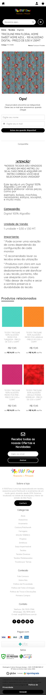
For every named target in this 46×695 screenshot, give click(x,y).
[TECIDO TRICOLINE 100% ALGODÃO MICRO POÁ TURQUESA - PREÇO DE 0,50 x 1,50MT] (12, 331)
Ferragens (23, 531)
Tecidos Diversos (23, 554)
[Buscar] (33, 22)
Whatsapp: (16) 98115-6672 (24, 612)
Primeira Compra (23, 595)
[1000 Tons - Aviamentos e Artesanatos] (23, 11)
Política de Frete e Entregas (23, 588)
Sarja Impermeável (23, 546)
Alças (23, 516)
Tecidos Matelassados (23, 558)
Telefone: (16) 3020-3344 (23, 609)
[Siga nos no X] (19, 621)
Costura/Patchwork (23, 527)
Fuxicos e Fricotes (39, 45)
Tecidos (11, 30)
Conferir (23, 503)
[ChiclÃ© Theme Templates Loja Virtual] (14, 673)
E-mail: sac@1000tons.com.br (24, 614)
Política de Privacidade (23, 584)
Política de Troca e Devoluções (23, 592)
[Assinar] (23, 460)
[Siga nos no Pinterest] (32, 621)
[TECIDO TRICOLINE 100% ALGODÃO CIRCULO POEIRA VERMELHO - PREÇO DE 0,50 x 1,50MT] (34, 389)
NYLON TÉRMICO (23, 535)
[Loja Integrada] (31, 673)
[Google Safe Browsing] (25, 656)
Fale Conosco (23, 576)
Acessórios (23, 520)
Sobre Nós (23, 580)
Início (3, 30)
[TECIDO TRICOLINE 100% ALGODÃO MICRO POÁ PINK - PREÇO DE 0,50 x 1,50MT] (12, 389)
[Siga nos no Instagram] (27, 621)
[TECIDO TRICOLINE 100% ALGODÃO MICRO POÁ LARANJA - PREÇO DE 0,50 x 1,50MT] (34, 331)
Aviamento (23, 523)
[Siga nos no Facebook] (14, 621)
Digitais (20, 30)
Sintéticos (23, 543)
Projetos (23, 539)
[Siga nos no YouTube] (23, 621)
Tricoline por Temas (23, 562)
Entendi (23, 692)
